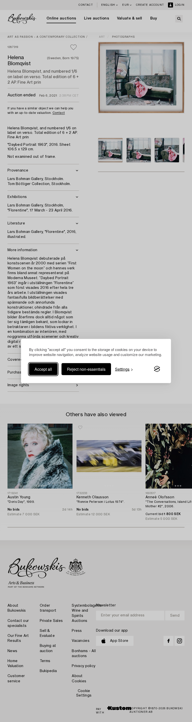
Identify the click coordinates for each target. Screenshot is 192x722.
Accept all (43, 369)
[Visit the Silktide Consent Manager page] (157, 369)
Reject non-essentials (86, 369)
